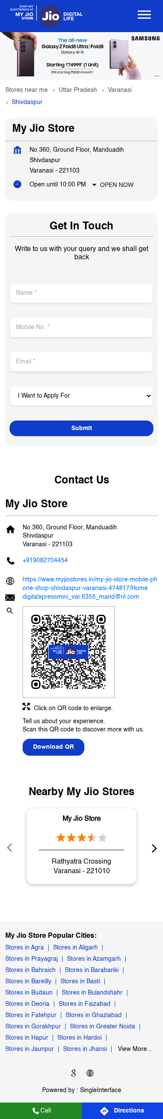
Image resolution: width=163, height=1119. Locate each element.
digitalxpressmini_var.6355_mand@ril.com (81, 597)
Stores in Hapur (26, 1038)
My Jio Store (82, 818)
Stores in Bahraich (30, 971)
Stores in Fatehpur (31, 1016)
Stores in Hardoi (79, 1038)
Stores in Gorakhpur (33, 1027)
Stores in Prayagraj (31, 959)
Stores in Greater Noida (102, 1027)
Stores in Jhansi (85, 1050)
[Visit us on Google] (73, 1075)
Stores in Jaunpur (29, 1050)
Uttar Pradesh (78, 90)
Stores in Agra (24, 948)
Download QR (53, 747)
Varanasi (120, 90)
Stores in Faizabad (84, 1005)
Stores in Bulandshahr (92, 993)
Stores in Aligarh (75, 948)
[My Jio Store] (46, 16)
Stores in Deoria (27, 1005)
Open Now (116, 184)
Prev (10, 848)
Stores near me (26, 90)
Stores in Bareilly (28, 982)
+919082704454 (45, 561)
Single (100, 1090)
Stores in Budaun (29, 993)
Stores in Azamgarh (94, 959)
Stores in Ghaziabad (94, 1016)
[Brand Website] (90, 1075)
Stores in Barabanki (92, 971)
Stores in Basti (80, 982)
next (152, 848)
